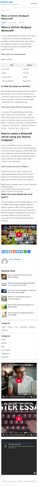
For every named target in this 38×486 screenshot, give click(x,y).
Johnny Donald (12, 22)
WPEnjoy (20, 481)
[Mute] (31, 397)
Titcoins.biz (6, 2)
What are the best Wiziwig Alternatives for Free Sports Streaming (21, 284)
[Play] (4, 397)
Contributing (23, 327)
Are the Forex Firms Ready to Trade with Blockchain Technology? (22, 291)
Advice (8, 10)
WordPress (34, 481)
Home (2, 10)
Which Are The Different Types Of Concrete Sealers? (19, 298)
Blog (16, 327)
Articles (10, 327)
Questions (4, 330)
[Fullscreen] (34, 397)
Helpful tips (32, 327)
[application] (19, 381)
